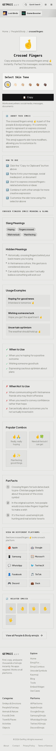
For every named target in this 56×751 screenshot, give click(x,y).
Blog (32, 678)
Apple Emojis (36, 707)
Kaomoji (34, 674)
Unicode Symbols (38, 670)
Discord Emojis (37, 727)
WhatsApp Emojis (38, 719)
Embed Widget (37, 686)
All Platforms (36, 703)
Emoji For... (35, 662)
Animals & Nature (10, 711)
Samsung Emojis (38, 715)
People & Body (18, 31)
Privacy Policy (29, 745)
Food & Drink (8, 715)
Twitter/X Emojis (38, 723)
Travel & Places (9, 719)
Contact (16, 745)
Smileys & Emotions (11, 703)
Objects (6, 727)
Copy (28, 97)
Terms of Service (45, 745)
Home (5, 31)
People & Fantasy (10, 707)
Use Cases (35, 690)
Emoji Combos (37, 666)
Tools (33, 682)
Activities (6, 723)
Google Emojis (37, 711)
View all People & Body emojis (22, 635)
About (6, 745)
